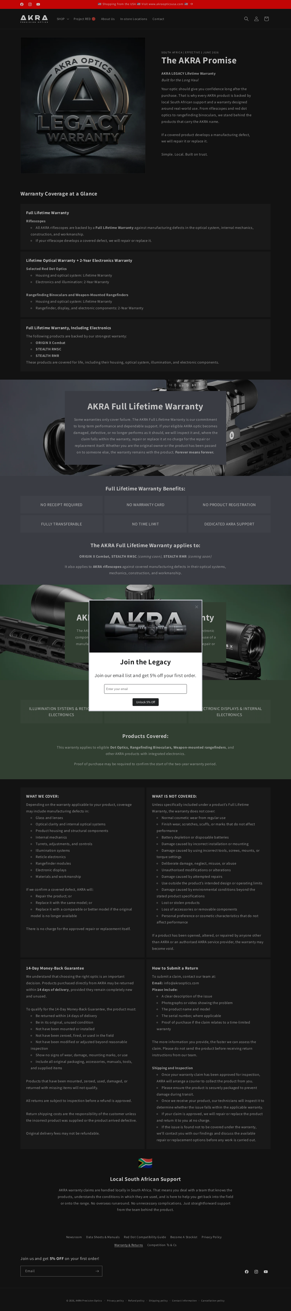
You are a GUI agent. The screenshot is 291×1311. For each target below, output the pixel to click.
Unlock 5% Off (145, 702)
